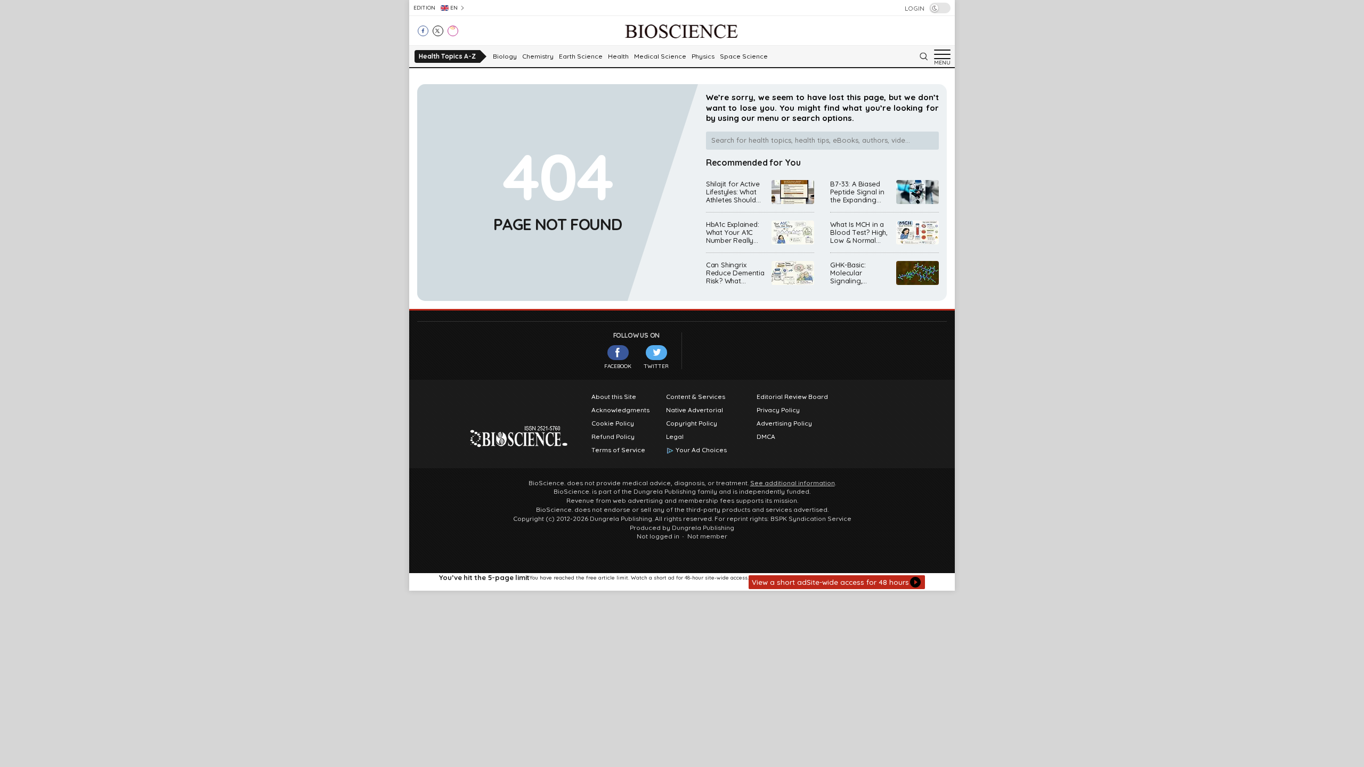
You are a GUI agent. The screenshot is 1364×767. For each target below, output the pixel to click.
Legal (675, 436)
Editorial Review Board (792, 397)
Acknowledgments (620, 410)
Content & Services (695, 397)
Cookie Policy (612, 423)
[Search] (923, 56)
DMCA (766, 436)
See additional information (792, 483)
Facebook (617, 366)
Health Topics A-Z (447, 56)
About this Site (613, 397)
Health (618, 56)
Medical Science (660, 56)
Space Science (744, 56)
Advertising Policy (784, 423)
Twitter (656, 366)
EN (454, 8)
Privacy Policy (778, 410)
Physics (703, 56)
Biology (505, 56)
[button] (837, 582)
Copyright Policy (691, 423)
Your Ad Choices (701, 450)
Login (914, 8)
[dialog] (682, 582)
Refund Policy (613, 436)
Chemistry (538, 56)
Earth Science (581, 56)
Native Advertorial (694, 410)
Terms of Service (618, 450)
